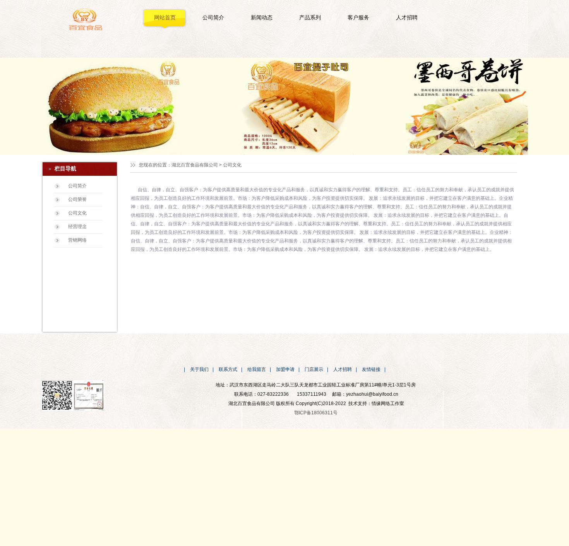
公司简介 (213, 17)
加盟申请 (285, 369)
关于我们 (199, 369)
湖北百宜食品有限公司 (194, 165)
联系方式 (228, 369)
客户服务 (358, 17)
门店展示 (314, 369)
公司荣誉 (77, 199)
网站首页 (165, 17)
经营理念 (77, 226)
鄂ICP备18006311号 (316, 413)
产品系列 (310, 17)
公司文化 (77, 213)
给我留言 (256, 369)
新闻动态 (262, 17)
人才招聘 (407, 17)
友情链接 (371, 369)
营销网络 (77, 240)
